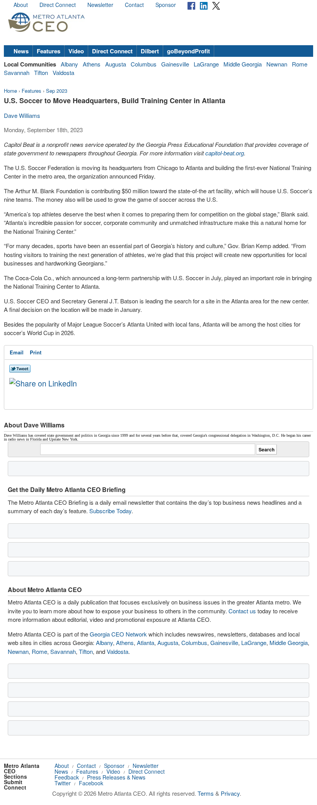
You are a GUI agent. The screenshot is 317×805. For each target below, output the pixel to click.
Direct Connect (57, 5)
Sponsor (165, 5)
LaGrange (206, 64)
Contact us (242, 611)
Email (17, 352)
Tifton (41, 72)
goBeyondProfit (188, 51)
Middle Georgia (242, 64)
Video (76, 51)
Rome (299, 64)
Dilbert (150, 51)
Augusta (115, 64)
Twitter (63, 783)
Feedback (67, 777)
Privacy (230, 793)
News (21, 51)
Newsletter (100, 5)
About (21, 5)
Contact (134, 5)
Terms (206, 793)
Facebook (91, 783)
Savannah (16, 72)
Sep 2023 (56, 90)
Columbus (144, 64)
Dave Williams (22, 115)
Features (48, 51)
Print (35, 352)
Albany (69, 64)
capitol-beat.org (224, 153)
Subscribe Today (110, 511)
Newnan (276, 64)
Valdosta (63, 72)
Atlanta (145, 642)
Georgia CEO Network (118, 634)
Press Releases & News (116, 777)
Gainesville (175, 64)
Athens (92, 64)
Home (10, 90)
